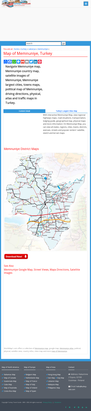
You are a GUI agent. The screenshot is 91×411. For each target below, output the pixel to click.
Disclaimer (58, 402)
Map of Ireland (31, 388)
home (16, 49)
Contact (71, 367)
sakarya (32, 49)
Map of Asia (50, 367)
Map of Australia (10, 388)
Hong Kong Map (54, 374)
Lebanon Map (53, 381)
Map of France (31, 381)
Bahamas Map (9, 374)
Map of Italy (30, 384)
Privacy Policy (47, 402)
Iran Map (51, 378)
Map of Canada (10, 378)
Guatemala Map (10, 381)
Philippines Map (54, 388)
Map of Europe (29, 367)
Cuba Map (8, 384)
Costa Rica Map (10, 391)
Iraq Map (60, 378)
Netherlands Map (32, 378)
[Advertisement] (45, 24)
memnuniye (42, 49)
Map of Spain (31, 391)
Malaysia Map (53, 384)
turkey (24, 49)
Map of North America (10, 367)
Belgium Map (31, 374)
